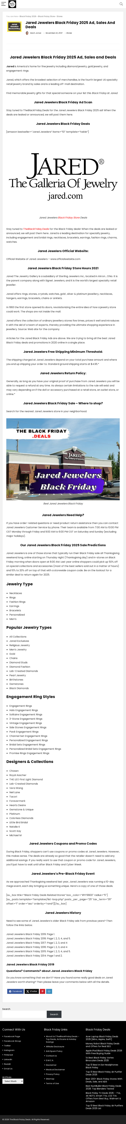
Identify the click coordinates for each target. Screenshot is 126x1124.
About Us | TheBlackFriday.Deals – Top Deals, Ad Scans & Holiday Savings (62, 1039)
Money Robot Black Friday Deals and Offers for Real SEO (102, 1045)
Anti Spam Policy (54, 1051)
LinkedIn (8, 1059)
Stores (60, 16)
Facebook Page (12, 1036)
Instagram (9, 1050)
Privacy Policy (52, 1074)
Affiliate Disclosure (55, 1046)
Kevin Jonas (35, 33)
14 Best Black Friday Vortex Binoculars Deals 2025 (100, 1059)
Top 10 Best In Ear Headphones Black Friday (102, 1066)
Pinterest (8, 1054)
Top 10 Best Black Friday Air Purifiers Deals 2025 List (104, 1107)
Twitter (7, 1045)
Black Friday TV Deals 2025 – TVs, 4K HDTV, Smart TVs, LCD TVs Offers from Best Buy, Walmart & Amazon (103, 1097)
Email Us (8, 1068)
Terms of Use (52, 1083)
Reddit (7, 1064)
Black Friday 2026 (28, 16)
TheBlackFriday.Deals (36, 229)
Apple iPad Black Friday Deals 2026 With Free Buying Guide (104, 1052)
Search (6, 1009)
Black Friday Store (46, 16)
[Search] (121, 4)
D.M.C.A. (50, 1060)
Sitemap (50, 1078)
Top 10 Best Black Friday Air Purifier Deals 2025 (104, 1073)
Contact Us (51, 1055)
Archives (6, 1077)
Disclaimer (51, 1065)
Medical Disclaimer (55, 1069)
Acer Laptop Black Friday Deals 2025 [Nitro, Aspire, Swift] (102, 1038)
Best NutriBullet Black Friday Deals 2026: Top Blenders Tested (103, 1087)
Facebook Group (12, 1041)
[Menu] (3, 4)
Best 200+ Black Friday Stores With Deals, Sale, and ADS (104, 1080)
